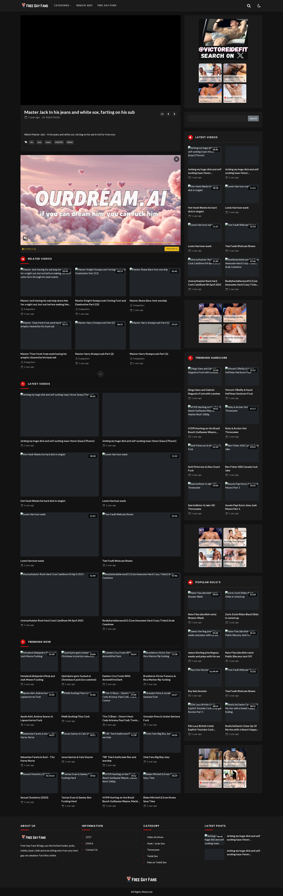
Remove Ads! (84, 5)
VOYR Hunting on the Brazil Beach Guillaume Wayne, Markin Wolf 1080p (120, 799)
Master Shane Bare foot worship (148, 300)
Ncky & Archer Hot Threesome (236, 430)
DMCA (89, 843)
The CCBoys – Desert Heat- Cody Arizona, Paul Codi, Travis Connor (119, 718)
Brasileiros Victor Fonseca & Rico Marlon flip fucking (159, 677)
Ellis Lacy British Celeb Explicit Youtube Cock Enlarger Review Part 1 (201, 727)
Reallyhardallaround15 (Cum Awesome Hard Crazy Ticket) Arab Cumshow (138, 622)
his (31, 142)
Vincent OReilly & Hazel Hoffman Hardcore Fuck (239, 391)
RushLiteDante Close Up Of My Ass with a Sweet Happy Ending (241, 727)
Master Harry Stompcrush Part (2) (94, 353)
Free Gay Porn (107, 5)
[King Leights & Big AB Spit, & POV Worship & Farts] (168, 114)
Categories (61, 5)
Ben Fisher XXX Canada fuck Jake (241, 468)
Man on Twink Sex (157, 862)
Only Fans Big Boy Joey (156, 757)
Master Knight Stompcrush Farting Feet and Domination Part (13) (100, 302)
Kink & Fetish (53, 117)
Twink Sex (152, 856)
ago (34, 117)
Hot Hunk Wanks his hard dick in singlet (43, 500)
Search (253, 118)
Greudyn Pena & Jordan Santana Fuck (161, 718)
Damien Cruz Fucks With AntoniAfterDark (116, 677)
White (70, 142)
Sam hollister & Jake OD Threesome (201, 507)
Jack (39, 142)
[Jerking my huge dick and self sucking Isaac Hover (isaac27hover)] (141, 415)
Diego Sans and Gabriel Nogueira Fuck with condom (204, 391)
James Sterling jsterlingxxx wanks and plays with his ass (204, 654)
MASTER (59, 142)
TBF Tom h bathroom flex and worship (119, 759)
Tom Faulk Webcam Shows (117, 560)
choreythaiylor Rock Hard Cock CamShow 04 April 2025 (51, 620)
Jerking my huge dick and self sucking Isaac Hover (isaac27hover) (57, 440)
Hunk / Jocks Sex (156, 843)
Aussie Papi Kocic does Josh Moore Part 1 (241, 507)
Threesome (153, 849)
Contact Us (92, 849)
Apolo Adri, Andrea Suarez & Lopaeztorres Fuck (36, 718)
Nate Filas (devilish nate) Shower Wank (202, 616)
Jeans (48, 142)
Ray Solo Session (197, 691)
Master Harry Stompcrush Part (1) (149, 353)
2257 (89, 837)
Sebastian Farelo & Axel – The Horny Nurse (37, 759)
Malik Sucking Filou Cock (75, 716)
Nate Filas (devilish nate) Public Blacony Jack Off (239, 654)
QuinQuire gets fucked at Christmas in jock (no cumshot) (78, 677)
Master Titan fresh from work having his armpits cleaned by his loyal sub (43, 355)
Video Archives (155, 837)
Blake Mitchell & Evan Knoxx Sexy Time (159, 799)
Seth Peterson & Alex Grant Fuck (204, 468)
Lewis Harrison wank (114, 500)
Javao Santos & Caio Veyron (77, 757)
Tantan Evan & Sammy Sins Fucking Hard (76, 799)
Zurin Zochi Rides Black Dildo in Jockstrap (241, 616)
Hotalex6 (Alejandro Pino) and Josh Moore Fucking (37, 677)
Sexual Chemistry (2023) (34, 797)
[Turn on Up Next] (162, 114)
